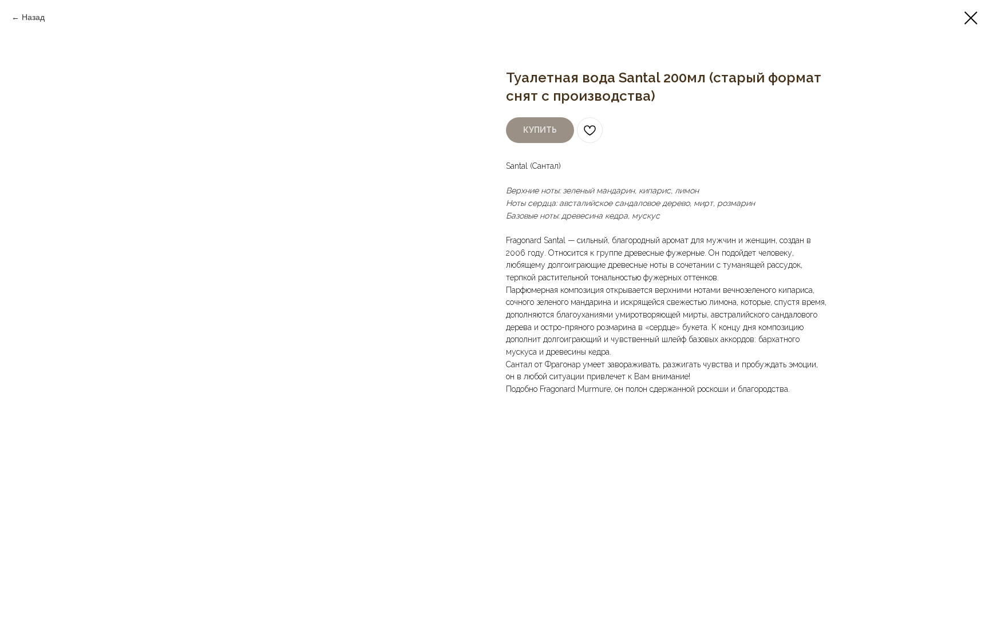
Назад (33, 17)
